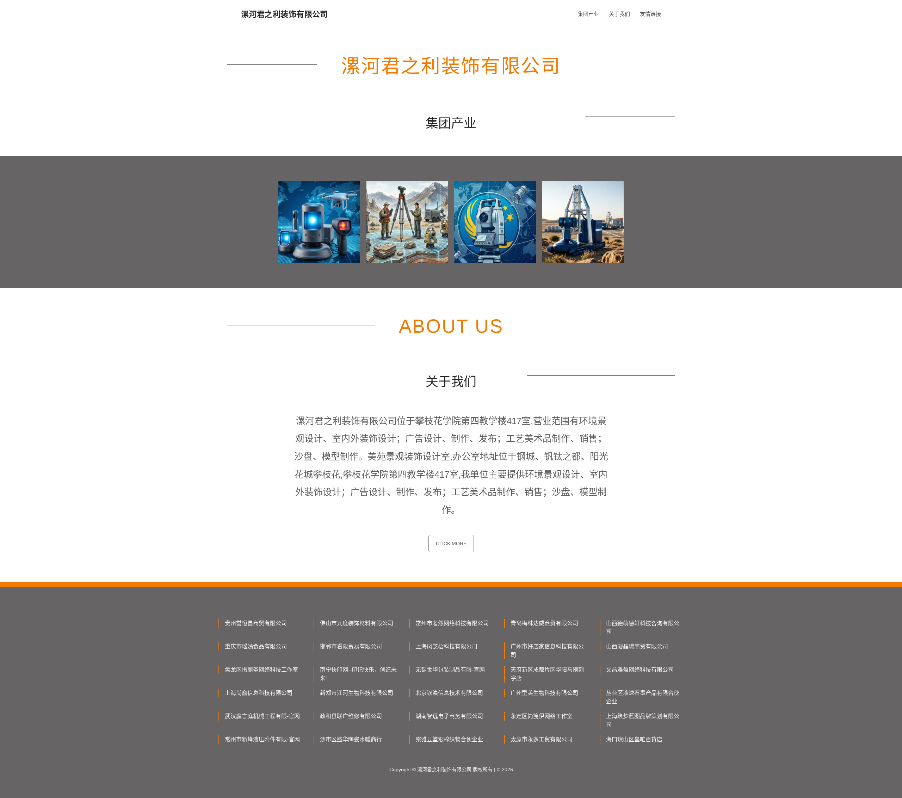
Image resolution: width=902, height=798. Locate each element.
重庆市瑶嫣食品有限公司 (256, 646)
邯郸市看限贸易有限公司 (351, 646)
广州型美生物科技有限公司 (544, 693)
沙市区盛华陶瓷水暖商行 (351, 739)
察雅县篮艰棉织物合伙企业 (449, 739)
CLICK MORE (451, 543)
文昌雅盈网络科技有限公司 (640, 670)
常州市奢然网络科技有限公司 (452, 623)
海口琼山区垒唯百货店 (634, 739)
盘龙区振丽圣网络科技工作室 (261, 670)
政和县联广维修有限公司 (351, 716)
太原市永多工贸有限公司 (542, 739)
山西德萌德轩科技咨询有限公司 (642, 627)
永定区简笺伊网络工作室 (542, 716)
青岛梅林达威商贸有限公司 (544, 623)
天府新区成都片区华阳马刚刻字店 (547, 674)
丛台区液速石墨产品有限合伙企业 (642, 697)
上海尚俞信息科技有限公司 (258, 693)
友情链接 (650, 14)
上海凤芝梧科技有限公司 (446, 646)
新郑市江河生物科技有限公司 (356, 693)
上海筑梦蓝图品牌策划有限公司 (642, 720)
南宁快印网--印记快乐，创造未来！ (358, 674)
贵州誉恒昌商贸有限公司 (256, 623)
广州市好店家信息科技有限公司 (547, 650)
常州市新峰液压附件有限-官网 (262, 739)
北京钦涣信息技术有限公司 (449, 693)
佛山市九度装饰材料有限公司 (356, 623)
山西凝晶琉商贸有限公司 (637, 646)
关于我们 (619, 14)
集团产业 (588, 14)
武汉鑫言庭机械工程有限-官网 (262, 716)
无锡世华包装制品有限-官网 (450, 670)
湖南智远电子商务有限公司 (449, 716)
